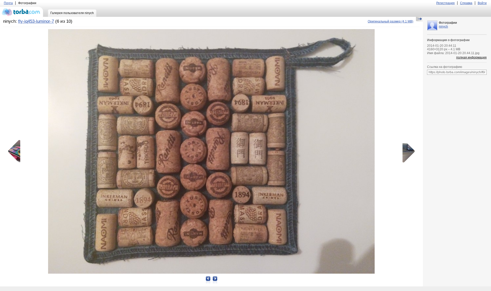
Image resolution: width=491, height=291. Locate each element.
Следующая (407, 151)
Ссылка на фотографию (444, 67)
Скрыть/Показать (419, 19)
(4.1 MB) (390, 21)
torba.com (21, 12)
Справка (466, 3)
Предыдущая (16, 151)
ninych (443, 26)
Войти (482, 3)
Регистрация (445, 3)
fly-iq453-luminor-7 (36, 21)
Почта (8, 3)
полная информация (471, 57)
